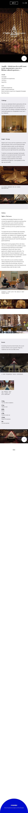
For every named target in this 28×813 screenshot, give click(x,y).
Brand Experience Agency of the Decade (14, 807)
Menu (24, 3)
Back (14, 449)
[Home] (14, 3)
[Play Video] (24, 58)
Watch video (14, 36)
